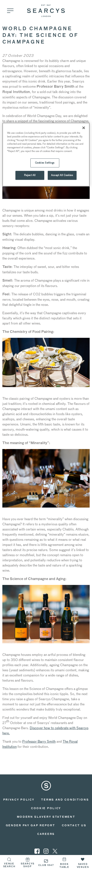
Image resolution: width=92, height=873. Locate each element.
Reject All (30, 175)
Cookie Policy (46, 808)
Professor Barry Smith (39, 741)
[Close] (83, 127)
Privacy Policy (18, 800)
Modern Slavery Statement (46, 817)
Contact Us (74, 825)
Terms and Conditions (65, 800)
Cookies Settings (45, 163)
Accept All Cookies (62, 175)
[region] (46, 154)
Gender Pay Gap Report (30, 825)
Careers (46, 834)
